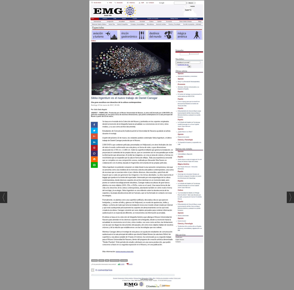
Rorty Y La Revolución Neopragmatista (188, 81)
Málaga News (174, 18)
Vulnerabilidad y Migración (185, 154)
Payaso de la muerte (183, 137)
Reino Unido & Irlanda (186, 21)
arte (107, 260)
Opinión (159, 21)
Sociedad (142, 21)
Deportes (132, 21)
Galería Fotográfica (122, 24)
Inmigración (110, 21)
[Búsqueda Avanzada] (115, 3)
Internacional (97, 21)
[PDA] (92, 3)
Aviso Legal (177, 278)
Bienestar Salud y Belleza (99, 24)
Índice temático (129, 278)
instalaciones (114, 260)
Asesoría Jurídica (161, 24)
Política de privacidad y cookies (165, 278)
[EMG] (135, 286)
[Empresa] (127, 3)
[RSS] (107, 3)
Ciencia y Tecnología (174, 24)
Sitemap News (137, 278)
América (105, 18)
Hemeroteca (121, 278)
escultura (124, 260)
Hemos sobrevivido (183, 215)
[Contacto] (147, 3)
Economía (169, 21)
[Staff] (139, 3)
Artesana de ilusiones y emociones (187, 76)
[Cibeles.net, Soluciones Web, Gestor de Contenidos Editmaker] (152, 286)
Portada (115, 278)
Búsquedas (145, 278)
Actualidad (122, 21)
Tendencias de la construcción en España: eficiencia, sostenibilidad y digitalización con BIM (190, 228)
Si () (122, 264)
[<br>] (133, 274)
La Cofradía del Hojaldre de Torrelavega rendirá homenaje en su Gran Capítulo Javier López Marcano (189, 124)
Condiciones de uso (183, 64)
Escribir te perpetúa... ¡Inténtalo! (192, 24)
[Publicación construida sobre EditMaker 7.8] (164, 286)
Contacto (178, 241)
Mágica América (183, 164)
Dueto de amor (182, 221)
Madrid (192, 9)
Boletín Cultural (193, 18)
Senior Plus (112, 24)
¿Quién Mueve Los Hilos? (185, 131)
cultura (101, 260)
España (135, 18)
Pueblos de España (152, 18)
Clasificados (178, 237)
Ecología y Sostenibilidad (137, 24)
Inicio (92, 18)
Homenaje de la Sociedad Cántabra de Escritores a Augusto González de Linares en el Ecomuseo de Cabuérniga (189, 176)
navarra (94, 260)
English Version (179, 239)
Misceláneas (150, 24)
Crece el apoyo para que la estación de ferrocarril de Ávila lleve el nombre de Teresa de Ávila (189, 103)
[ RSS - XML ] (152, 278)
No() (131, 264)
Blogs (199, 21)
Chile (114, 18)
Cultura (151, 21)
